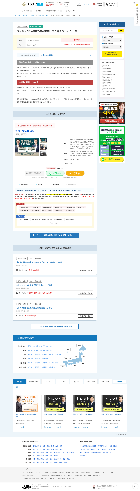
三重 (39, 354)
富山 (53, 354)
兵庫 (32, 358)
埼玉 (37, 350)
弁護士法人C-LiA (42, 15)
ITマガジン (45, 472)
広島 (39, 362)
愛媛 (53, 362)
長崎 (36, 367)
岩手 (37, 346)
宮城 (40, 346)
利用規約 (62, 472)
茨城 (44, 350)
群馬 (47, 350)
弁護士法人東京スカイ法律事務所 (54, 414)
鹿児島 (50, 367)
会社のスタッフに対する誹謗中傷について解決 (34, 285)
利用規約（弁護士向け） (72, 472)
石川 (56, 354)
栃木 (51, 350)
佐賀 (32, 367)
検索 (121, 30)
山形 (47, 346)
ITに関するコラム (85, 472)
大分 (43, 367)
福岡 (29, 367)
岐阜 (32, 354)
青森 (33, 346)
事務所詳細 (24, 184)
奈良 (43, 358)
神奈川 (33, 350)
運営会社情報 (53, 472)
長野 (50, 354)
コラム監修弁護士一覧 (98, 472)
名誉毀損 (82, 449)
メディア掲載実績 (44, 475)
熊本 (39, 367)
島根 (32, 362)
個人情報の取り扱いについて (58, 475)
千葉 (40, 350)
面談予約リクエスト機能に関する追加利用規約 (62, 478)
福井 (60, 354)
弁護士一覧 (119, 381)
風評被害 (82, 455)
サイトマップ (109, 472)
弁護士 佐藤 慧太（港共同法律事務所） (26, 415)
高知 (56, 362)
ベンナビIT (17, 15)
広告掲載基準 (78, 475)
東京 (29, 350)
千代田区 (32, 15)
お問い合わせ (96, 475)
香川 (50, 362)
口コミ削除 (92, 446)
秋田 (44, 346)
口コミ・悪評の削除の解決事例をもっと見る (55, 326)
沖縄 (54, 367)
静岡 (36, 354)
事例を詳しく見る (85, 270)
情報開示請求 (102, 446)
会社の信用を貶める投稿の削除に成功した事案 (34, 308)
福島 (51, 346)
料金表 (40, 184)
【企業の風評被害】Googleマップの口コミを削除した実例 (39, 262)
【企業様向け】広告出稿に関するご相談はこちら (35, 478)
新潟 (46, 354)
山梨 (43, 354)
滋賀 (39, 358)
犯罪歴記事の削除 (96, 452)
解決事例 (39, 11)
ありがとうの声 (71, 11)
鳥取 (29, 362)
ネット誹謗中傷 (112, 446)
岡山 (36, 362)
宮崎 (46, 367)
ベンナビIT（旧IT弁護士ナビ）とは (31, 472)
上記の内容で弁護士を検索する (112, 53)
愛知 (29, 354)
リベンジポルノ (102, 449)
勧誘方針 (70, 475)
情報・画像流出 (91, 449)
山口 (43, 362)
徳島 (46, 362)
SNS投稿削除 (84, 446)
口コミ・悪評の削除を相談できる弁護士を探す (55, 235)
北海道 (29, 346)
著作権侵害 (112, 449)
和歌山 (46, 358)
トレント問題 (107, 452)
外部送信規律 (87, 475)
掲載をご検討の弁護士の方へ (29, 475)
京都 (36, 358)
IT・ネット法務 (84, 452)
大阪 (29, 358)
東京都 (25, 15)
